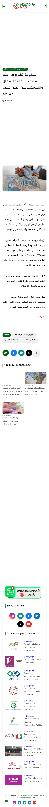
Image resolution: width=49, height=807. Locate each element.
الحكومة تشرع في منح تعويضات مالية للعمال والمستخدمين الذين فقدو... (12, 393)
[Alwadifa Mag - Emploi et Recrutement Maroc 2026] (24, 6)
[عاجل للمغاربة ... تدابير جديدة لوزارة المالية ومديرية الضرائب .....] (13, 408)
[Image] (13, 646)
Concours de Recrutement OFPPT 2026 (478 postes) (33, 676)
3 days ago (30, 642)
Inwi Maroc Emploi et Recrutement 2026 (33, 780)
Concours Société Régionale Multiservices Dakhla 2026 (33, 722)
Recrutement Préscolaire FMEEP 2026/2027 (32, 692)
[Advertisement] (24, 41)
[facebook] (29, 616)
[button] (14, 353)
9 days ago (30, 686)
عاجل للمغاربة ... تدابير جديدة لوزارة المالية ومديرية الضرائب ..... (12, 421)
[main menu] (4, 6)
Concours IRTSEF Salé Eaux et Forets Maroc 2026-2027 (33, 752)
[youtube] (29, 624)
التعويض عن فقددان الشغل (15, 69)
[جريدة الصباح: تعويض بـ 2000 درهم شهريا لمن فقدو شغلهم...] (35, 378)
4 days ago (30, 701)
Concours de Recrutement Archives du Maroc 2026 (33, 737)
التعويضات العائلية (11, 340)
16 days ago (30, 732)
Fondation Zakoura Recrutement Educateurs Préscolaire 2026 (32, 648)
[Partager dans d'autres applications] (36, 353)
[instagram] (12, 616)
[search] (44, 6)
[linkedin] (37, 616)
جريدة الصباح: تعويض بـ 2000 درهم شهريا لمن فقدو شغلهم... (35, 391)
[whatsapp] (20, 616)
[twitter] (20, 624)
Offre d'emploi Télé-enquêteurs (32, 661)
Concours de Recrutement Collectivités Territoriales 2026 (32, 707)
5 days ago (30, 671)
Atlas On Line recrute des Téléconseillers (33, 766)
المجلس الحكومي (29, 340)
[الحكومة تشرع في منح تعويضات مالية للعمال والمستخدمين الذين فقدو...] (13, 378)
